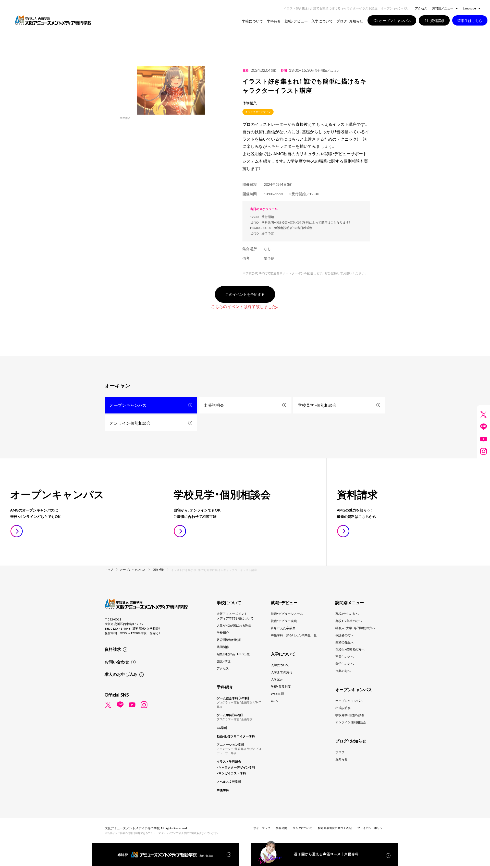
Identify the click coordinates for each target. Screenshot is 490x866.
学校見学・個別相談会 (317, 405)
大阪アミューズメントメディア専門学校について (235, 615)
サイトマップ (261, 828)
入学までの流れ (281, 672)
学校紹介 (223, 632)
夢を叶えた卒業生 (283, 628)
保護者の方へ (344, 635)
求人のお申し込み (121, 674)
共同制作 (223, 646)
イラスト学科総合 (229, 761)
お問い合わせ (117, 661)
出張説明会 (214, 405)
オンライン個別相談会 (130, 423)
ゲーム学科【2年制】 (230, 715)
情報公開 (281, 828)
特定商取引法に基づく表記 (335, 828)
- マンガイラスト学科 (231, 773)
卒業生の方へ (344, 656)
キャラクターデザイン (258, 112)
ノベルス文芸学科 (229, 781)
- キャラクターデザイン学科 (236, 767)
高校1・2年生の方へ (348, 620)
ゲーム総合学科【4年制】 (233, 698)
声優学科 (223, 790)
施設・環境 (223, 661)
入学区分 (277, 679)
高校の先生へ (344, 642)
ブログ (340, 752)
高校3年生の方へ (347, 613)
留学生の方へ (344, 663)
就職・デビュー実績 (284, 620)
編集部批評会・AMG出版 (233, 654)
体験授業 (249, 102)
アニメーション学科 (230, 744)
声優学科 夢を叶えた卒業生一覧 (294, 635)
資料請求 (113, 649)
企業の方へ (343, 670)
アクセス (421, 8)
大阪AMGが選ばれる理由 (234, 625)
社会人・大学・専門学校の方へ (355, 628)
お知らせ (341, 759)
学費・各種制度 (281, 686)
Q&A (274, 700)
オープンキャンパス (128, 405)
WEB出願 (277, 693)
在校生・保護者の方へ (349, 649)
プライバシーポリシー (371, 828)
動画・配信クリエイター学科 (236, 736)
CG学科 (222, 727)
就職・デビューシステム (287, 613)
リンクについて (302, 828)
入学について (280, 665)
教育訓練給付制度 (229, 639)
